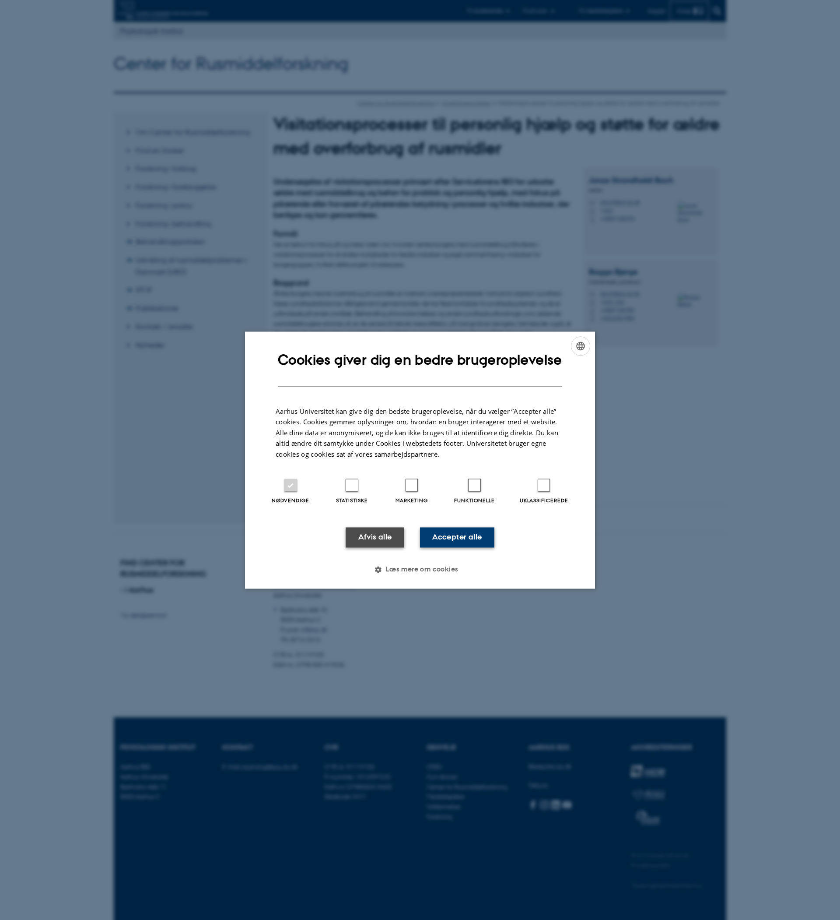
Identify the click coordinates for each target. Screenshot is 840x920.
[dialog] (420, 460)
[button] (420, 569)
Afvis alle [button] (375, 537)
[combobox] (580, 346)
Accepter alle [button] (457, 537)
